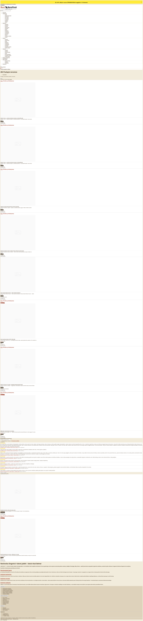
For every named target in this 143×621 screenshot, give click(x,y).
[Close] (90, 297)
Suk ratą (84, 319)
